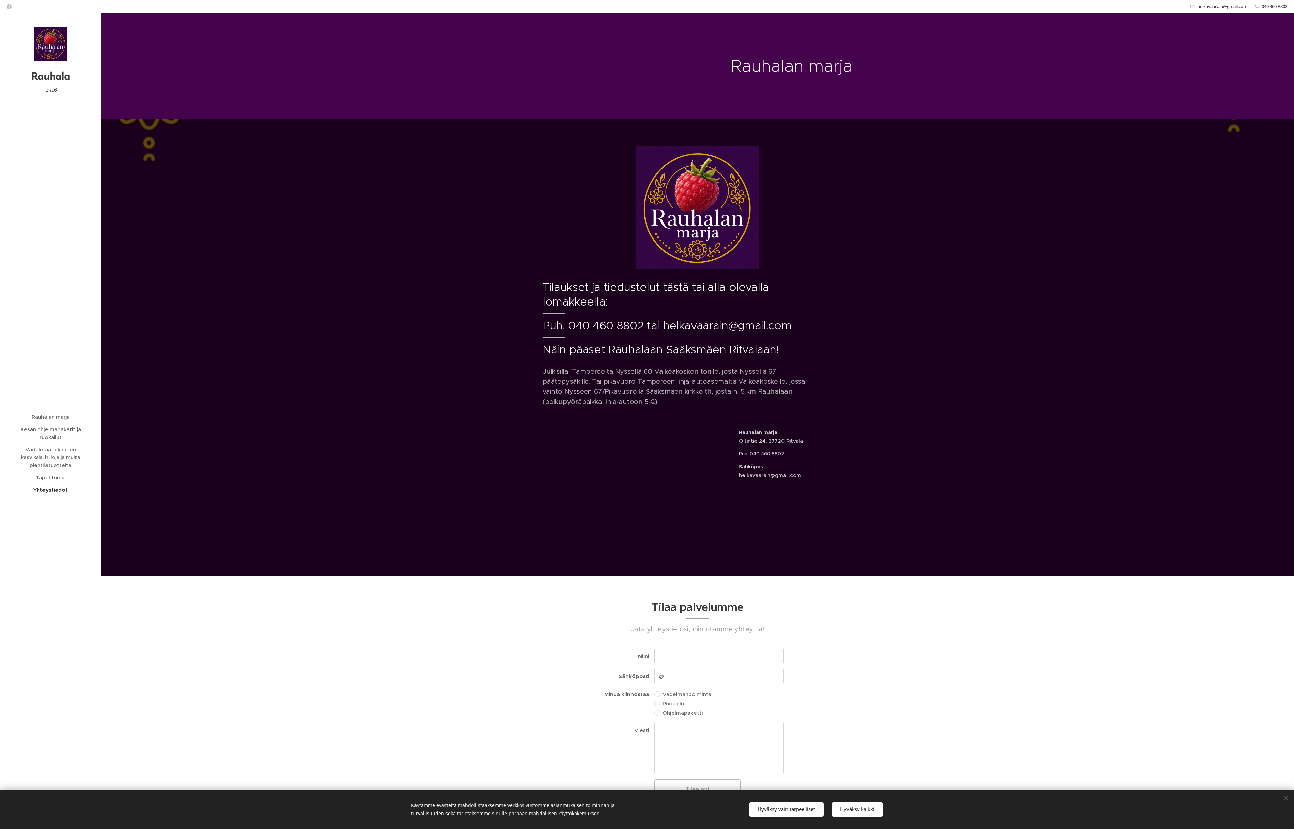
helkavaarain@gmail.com (1222, 6)
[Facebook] (9, 6)
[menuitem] (50, 417)
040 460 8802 (1274, 6)
